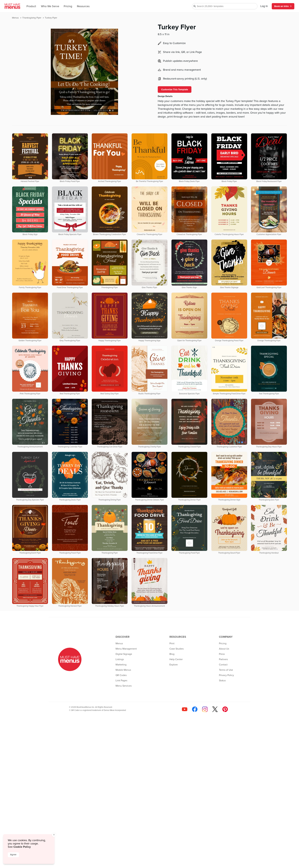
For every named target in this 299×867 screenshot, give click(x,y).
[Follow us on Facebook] (195, 709)
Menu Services (124, 686)
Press (222, 654)
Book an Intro (281, 6)
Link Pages (121, 680)
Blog (171, 654)
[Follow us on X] (215, 709)
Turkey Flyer (51, 18)
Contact (223, 664)
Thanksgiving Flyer (32, 18)
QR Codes (121, 675)
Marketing (121, 664)
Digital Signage (124, 654)
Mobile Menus (123, 670)
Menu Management (126, 649)
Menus (15, 18)
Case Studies (176, 649)
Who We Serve (50, 6)
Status (222, 680)
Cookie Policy (22, 846)
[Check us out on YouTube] (185, 709)
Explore (173, 664)
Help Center (176, 659)
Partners (223, 659)
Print (171, 643)
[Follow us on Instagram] (205, 709)
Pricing (68, 6)
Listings (120, 659)
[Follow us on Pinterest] (225, 709)
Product (31, 6)
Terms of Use (226, 670)
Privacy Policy (226, 675)
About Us (224, 649)
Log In (264, 6)
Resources (83, 6)
